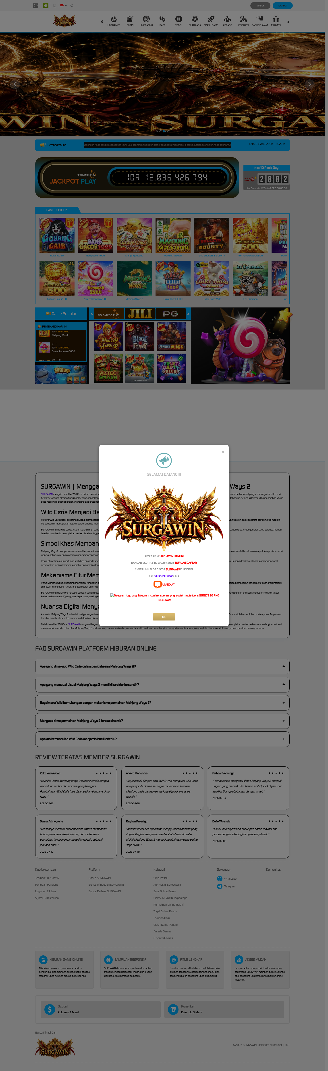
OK (164, 617)
